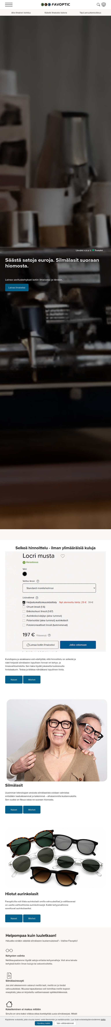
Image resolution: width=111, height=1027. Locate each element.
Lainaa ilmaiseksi (16, 287)
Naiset (14, 679)
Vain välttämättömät (65, 1023)
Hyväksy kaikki (43, 1023)
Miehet (31, 679)
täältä (103, 1019)
